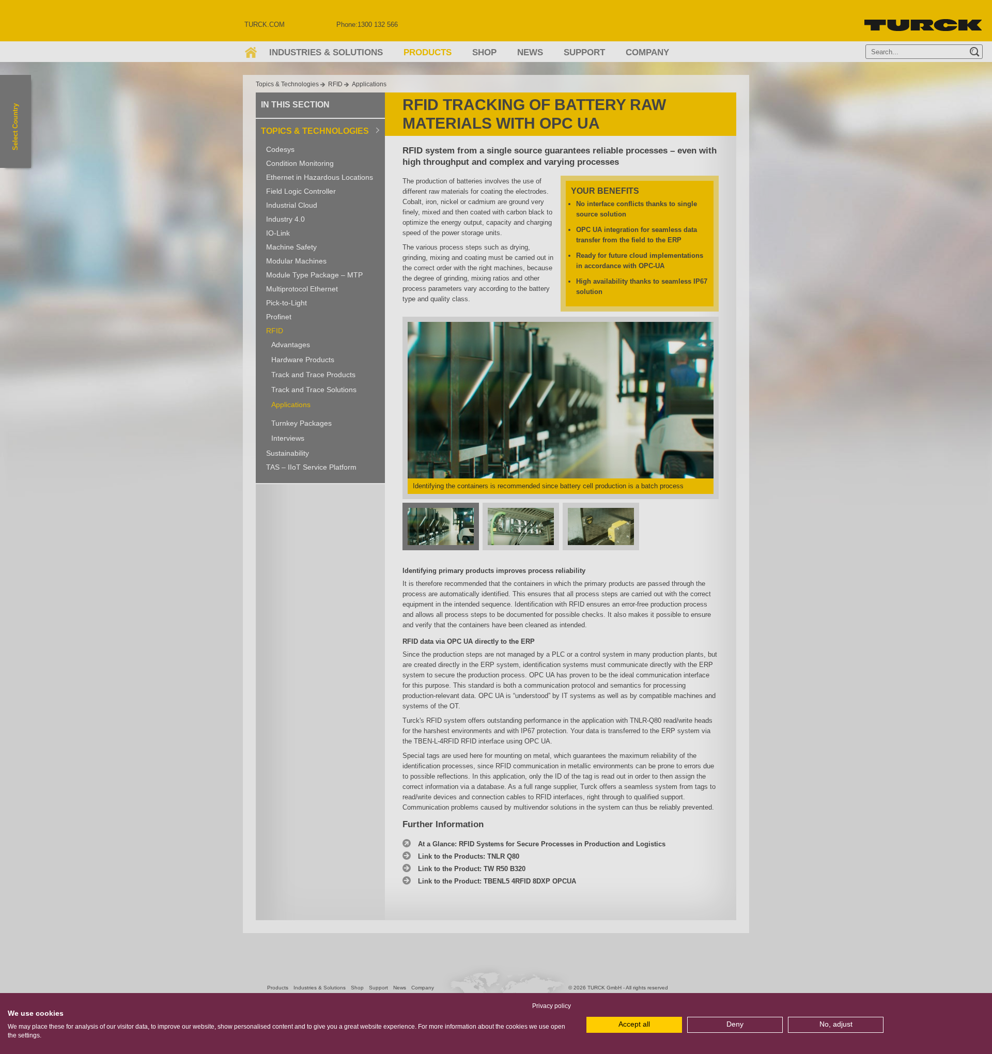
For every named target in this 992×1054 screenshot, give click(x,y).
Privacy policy (551, 1006)
